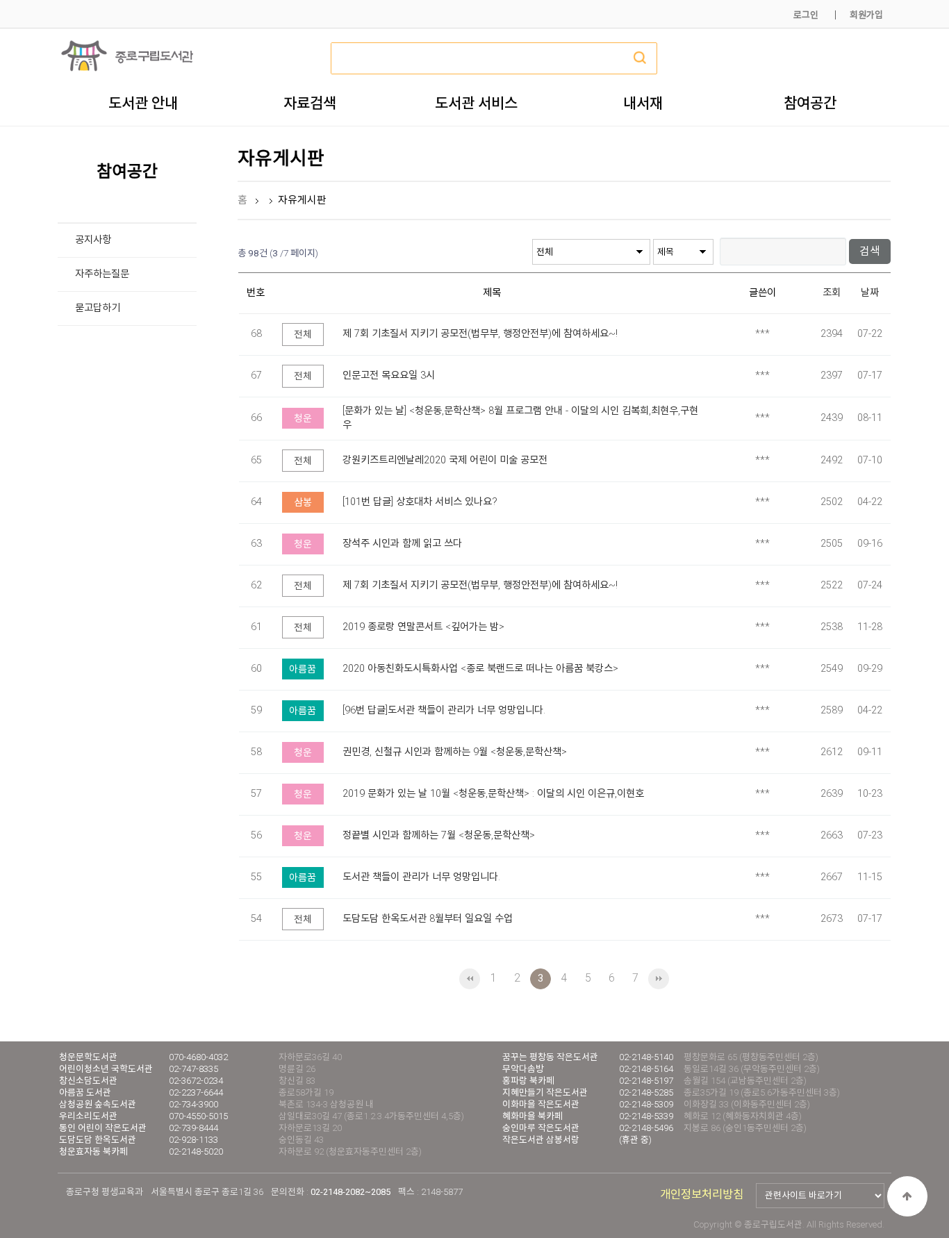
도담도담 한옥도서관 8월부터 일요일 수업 (428, 919)
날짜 (870, 293)
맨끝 (658, 978)
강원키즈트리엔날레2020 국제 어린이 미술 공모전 (445, 460)
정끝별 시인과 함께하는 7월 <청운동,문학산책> (439, 835)
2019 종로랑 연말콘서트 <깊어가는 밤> (423, 627)
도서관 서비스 (476, 103)
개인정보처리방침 (701, 1194)
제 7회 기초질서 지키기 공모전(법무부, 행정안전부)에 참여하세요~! (480, 334)
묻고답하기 (97, 308)
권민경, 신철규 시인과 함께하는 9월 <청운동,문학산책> (455, 752)
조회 (832, 293)
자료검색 (309, 103)
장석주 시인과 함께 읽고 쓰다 (402, 544)
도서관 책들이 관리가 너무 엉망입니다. (421, 877)
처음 (469, 978)
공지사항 (93, 240)
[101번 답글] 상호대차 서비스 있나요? (420, 502)
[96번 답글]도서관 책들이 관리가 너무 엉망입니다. (444, 710)
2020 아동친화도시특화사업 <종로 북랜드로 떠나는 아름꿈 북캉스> (480, 669)
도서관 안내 (143, 103)
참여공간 (810, 103)
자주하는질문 (102, 274)
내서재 (643, 103)
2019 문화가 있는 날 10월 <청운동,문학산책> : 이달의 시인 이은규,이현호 (493, 794)
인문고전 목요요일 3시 (389, 375)
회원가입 (866, 15)
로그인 (805, 15)
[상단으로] (907, 1196)
